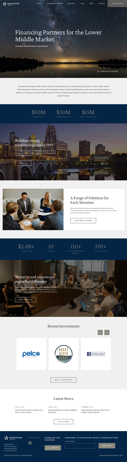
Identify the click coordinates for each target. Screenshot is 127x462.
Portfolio (71, 3)
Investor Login (117, 3)
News (91, 3)
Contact (101, 3)
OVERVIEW (54, 448)
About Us (23, 163)
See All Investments (63, 380)
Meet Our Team (25, 299)
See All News (63, 422)
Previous (100, 332)
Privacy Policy (34, 437)
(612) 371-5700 (12, 450)
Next (106, 332)
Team (82, 3)
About (39, 3)
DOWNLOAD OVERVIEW (109, 71)
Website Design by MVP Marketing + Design (111, 455)
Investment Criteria (54, 3)
